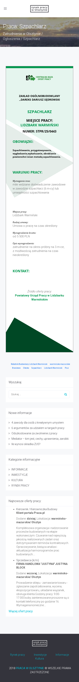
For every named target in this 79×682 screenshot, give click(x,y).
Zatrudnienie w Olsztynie (22, 34)
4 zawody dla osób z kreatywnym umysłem (38, 422)
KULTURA (17, 480)
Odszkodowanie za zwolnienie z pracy (34, 433)
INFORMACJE (20, 469)
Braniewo (16, 368)
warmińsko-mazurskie (60, 364)
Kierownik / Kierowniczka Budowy (36, 509)
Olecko (26, 368)
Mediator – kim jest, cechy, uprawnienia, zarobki (40, 438)
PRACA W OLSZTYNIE (30, 668)
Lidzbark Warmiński (53, 368)
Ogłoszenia (11, 39)
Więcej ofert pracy (21, 611)
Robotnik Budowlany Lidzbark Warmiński (29, 364)
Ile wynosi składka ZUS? (26, 444)
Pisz (67, 368)
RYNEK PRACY (20, 485)
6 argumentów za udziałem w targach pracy (38, 428)
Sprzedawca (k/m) (27, 560)
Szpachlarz (36, 368)
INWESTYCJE (20, 474)
